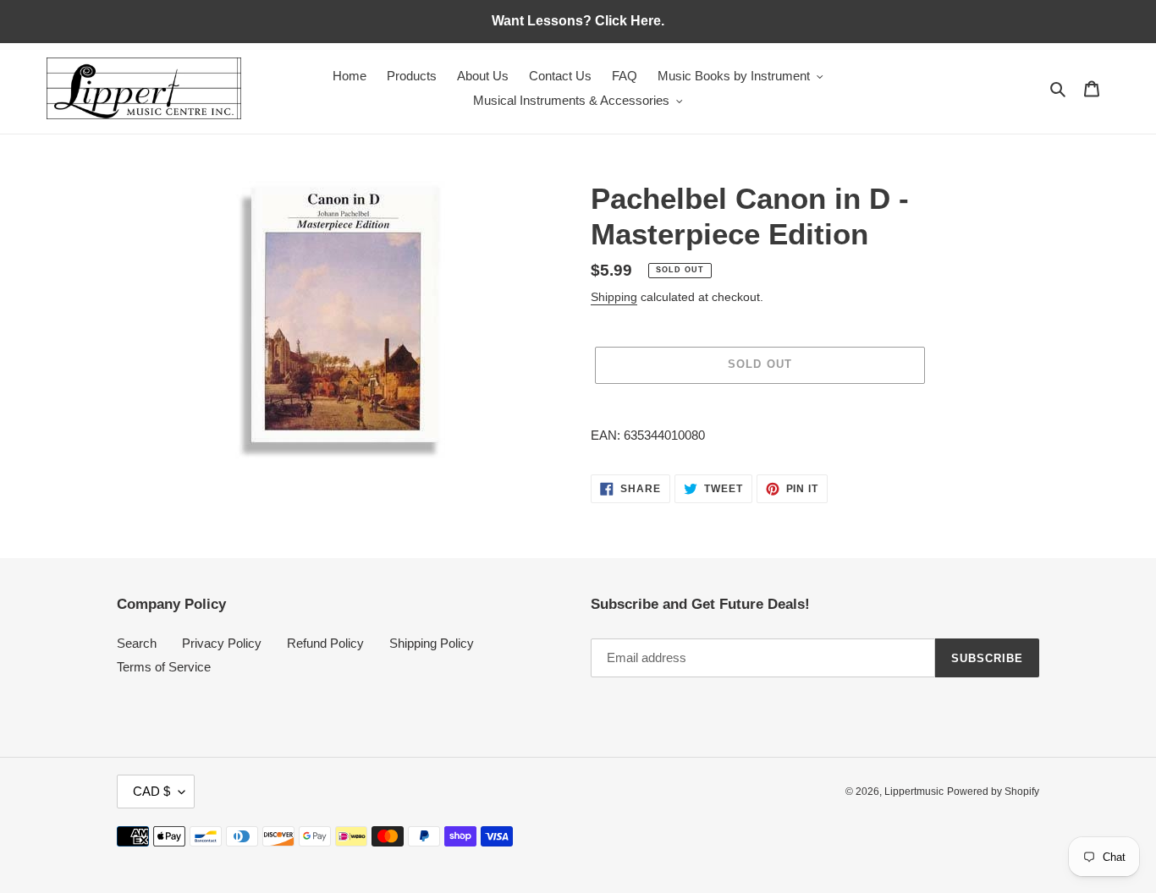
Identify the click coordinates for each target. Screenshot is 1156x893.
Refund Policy (325, 643)
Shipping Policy (431, 643)
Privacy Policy (221, 643)
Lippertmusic (914, 791)
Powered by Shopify (993, 791)
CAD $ (151, 791)
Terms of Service (164, 667)
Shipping (614, 297)
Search (137, 643)
